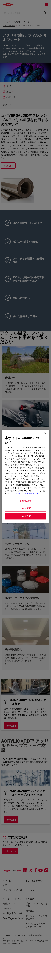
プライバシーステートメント (27, 493)
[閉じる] (45, 433)
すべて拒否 (25, 508)
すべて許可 (25, 516)
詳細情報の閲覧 (25, 501)
